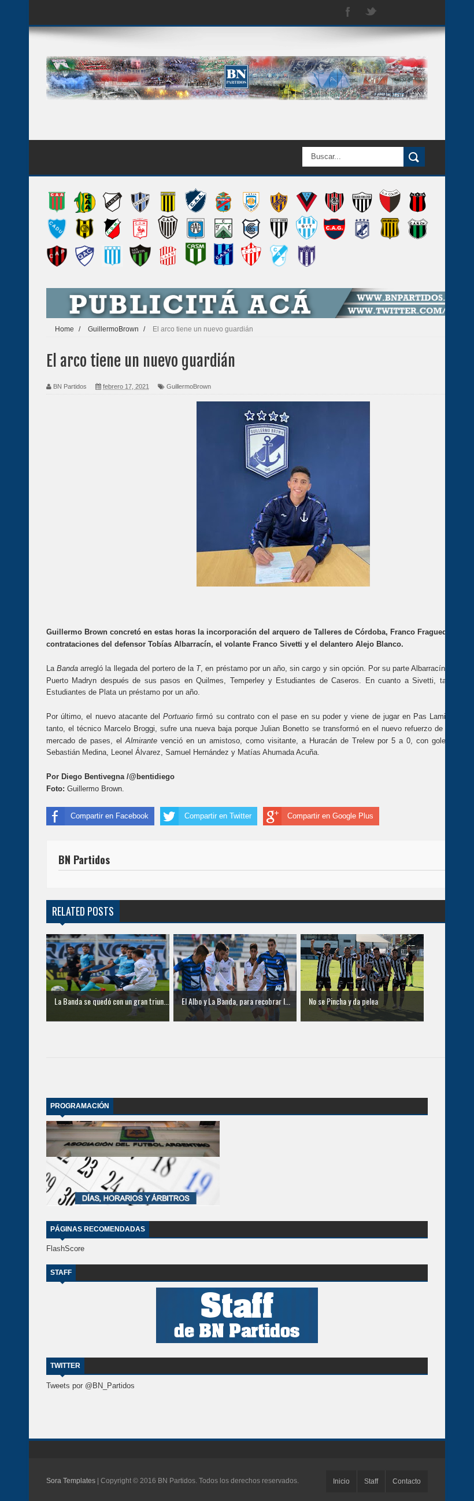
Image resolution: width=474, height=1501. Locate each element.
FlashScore (65, 1248)
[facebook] (348, 12)
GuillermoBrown (188, 386)
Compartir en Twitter (217, 816)
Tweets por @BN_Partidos (90, 1385)
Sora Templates (70, 1481)
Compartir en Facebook (110, 816)
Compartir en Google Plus (330, 816)
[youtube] (417, 12)
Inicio (341, 1481)
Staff (371, 1481)
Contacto (406, 1481)
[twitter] (371, 12)
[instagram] (394, 12)
